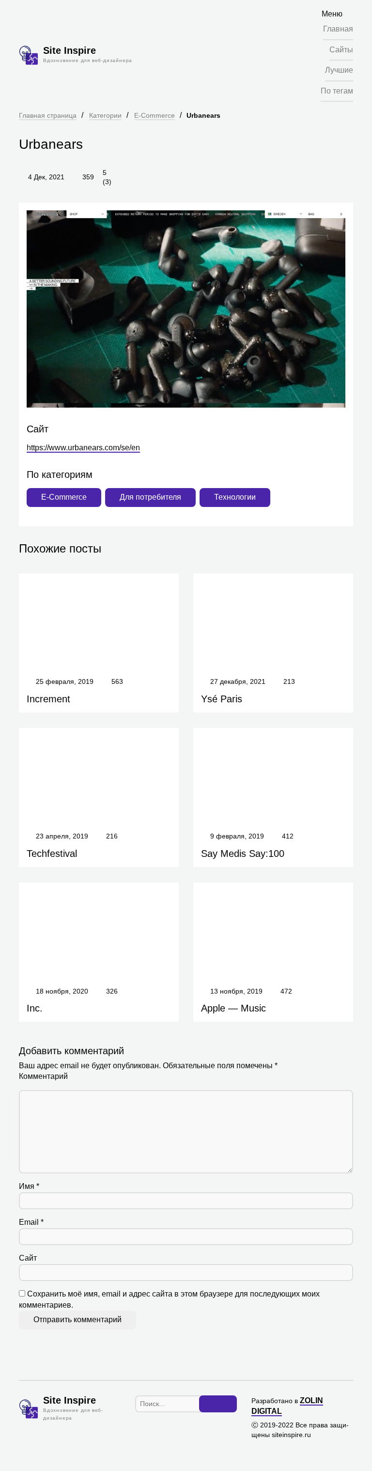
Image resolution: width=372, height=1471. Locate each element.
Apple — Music (233, 1008)
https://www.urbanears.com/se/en (83, 447)
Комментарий (43, 1076)
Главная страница (48, 115)
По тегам (337, 91)
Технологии (235, 497)
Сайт (28, 1258)
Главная (338, 29)
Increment (48, 699)
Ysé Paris (221, 699)
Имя (29, 1186)
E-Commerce (154, 115)
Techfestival (52, 853)
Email (31, 1222)
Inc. (35, 1008)
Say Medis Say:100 (242, 853)
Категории (105, 115)
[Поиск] (218, 1404)
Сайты (341, 50)
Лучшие (339, 70)
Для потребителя (150, 497)
